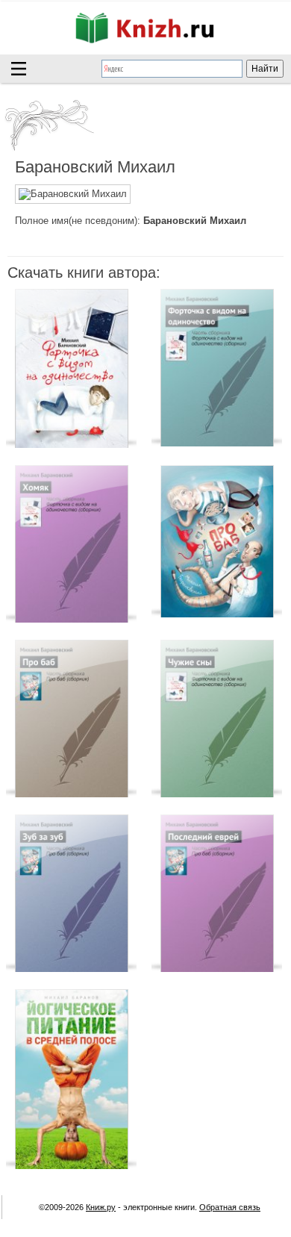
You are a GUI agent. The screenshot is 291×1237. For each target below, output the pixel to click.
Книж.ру (101, 1207)
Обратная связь (229, 1207)
